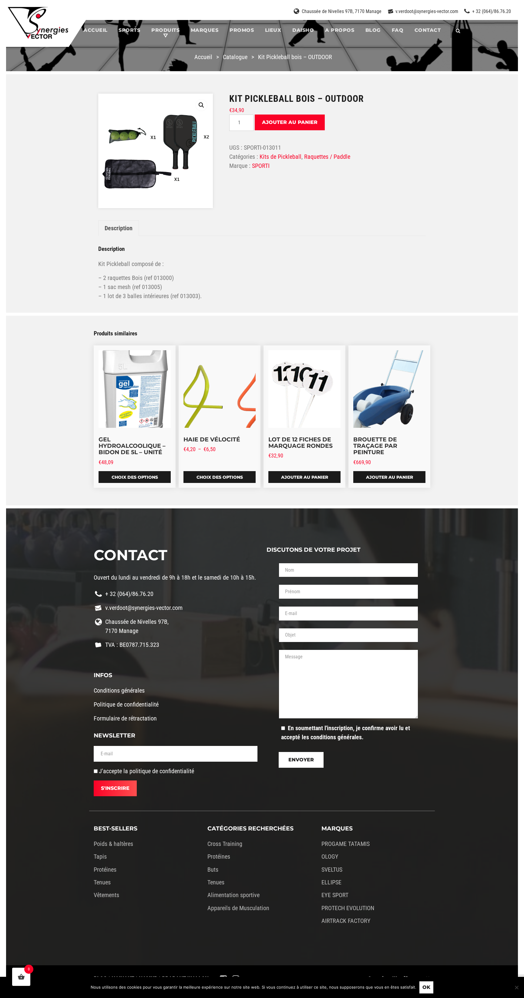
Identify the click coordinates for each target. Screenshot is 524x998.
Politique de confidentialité (126, 704)
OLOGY (329, 856)
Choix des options (135, 477)
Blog (373, 30)
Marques (205, 30)
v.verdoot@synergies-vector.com (426, 11)
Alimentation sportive (233, 895)
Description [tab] (119, 228)
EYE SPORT (334, 895)
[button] (201, 105)
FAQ (398, 30)
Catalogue (235, 57)
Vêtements (106, 895)
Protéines (105, 869)
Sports (129, 30)
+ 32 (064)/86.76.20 (491, 11)
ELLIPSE (331, 882)
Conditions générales (119, 690)
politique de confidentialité (161, 771)
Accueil (95, 30)
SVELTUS (331, 869)
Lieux (273, 30)
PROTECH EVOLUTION (347, 908)
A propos (339, 30)
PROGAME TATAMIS (345, 843)
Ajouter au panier (289, 122)
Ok (426, 987)
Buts (212, 869)
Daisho (303, 30)
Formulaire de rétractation (125, 718)
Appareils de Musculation (238, 908)
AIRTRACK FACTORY (346, 920)
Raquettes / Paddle (327, 156)
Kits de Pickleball (280, 156)
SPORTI (261, 165)
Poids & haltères (113, 843)
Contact (428, 30)
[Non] (516, 987)
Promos (242, 30)
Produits (165, 30)
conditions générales (336, 737)
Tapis (100, 856)
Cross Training (224, 843)
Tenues (102, 882)
